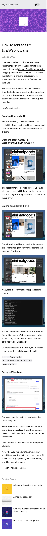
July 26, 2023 (8, 56)
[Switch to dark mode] (37, 4)
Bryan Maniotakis (10, 4)
